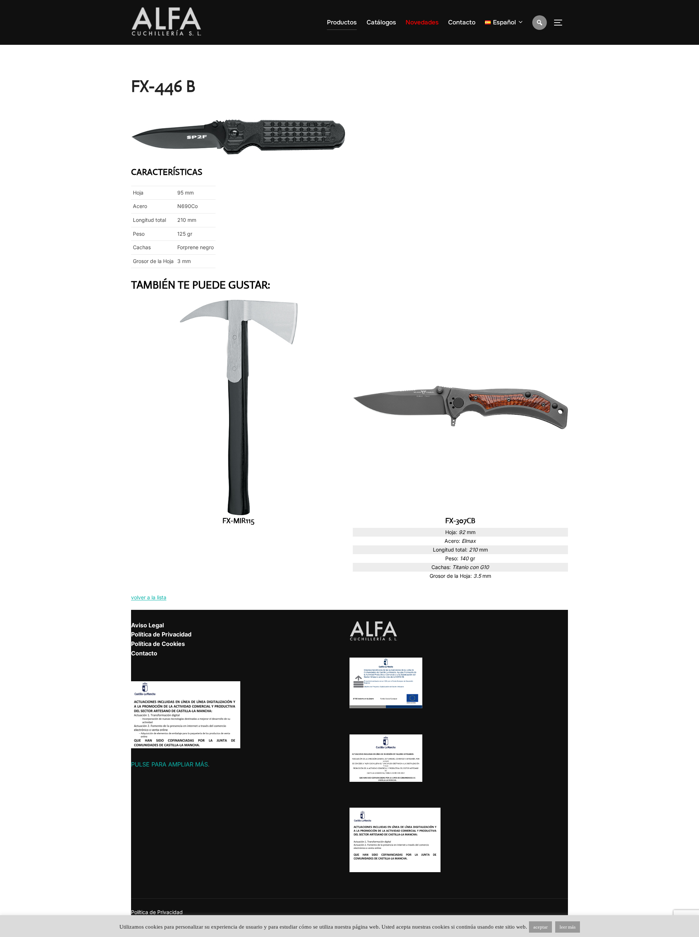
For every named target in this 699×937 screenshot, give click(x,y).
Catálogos (381, 22)
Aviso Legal (147, 625)
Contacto (461, 22)
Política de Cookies (158, 643)
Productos (342, 22)
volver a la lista (148, 597)
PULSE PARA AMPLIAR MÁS (169, 764)
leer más (568, 927)
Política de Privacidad (161, 634)
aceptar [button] (540, 927)
